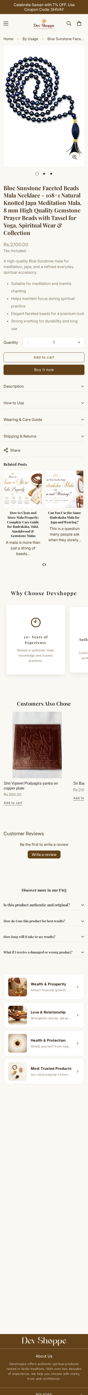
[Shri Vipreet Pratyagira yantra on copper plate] (37, 745)
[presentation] (43, 564)
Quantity (11, 342)
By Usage (30, 39)
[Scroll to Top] (79, 1370)
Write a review (44, 854)
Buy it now (44, 369)
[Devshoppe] (44, 23)
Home (8, 39)
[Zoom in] (74, 157)
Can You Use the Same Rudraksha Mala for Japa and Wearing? (64, 517)
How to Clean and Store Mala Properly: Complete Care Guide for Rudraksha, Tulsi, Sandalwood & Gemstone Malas (23, 524)
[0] (79, 23)
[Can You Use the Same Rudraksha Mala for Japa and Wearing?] (64, 489)
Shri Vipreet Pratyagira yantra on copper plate (31, 785)
